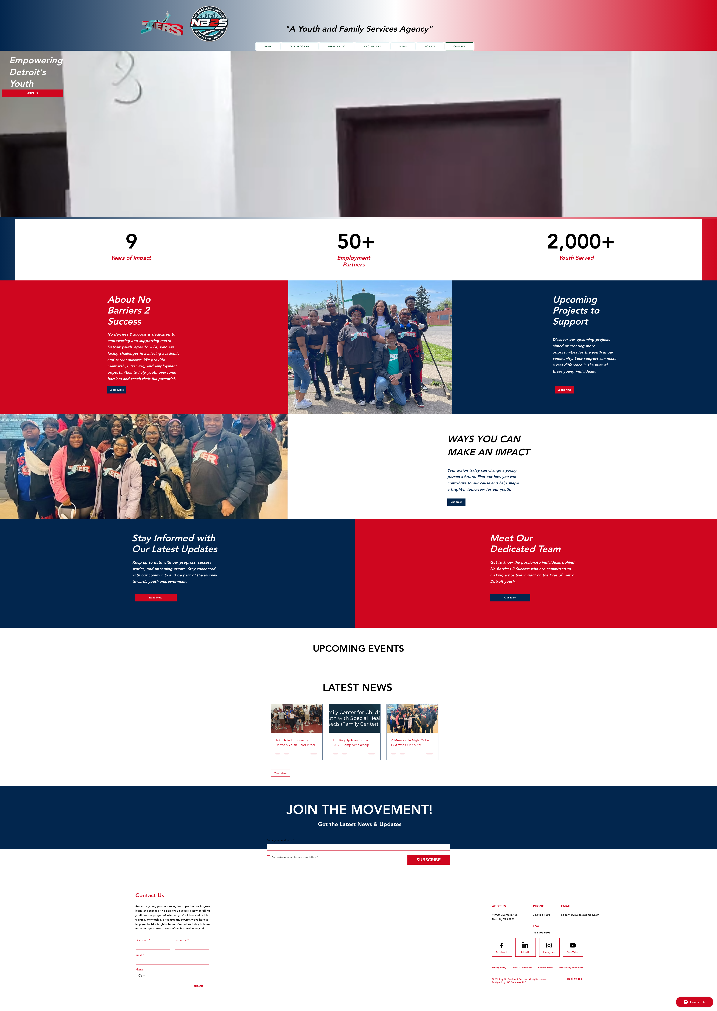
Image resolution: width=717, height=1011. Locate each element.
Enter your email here (280, 840)
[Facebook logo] (501, 945)
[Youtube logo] (572, 945)
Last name (182, 940)
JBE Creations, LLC (516, 982)
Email (140, 954)
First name (143, 940)
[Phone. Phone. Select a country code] (141, 976)
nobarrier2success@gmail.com (580, 914)
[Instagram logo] (549, 945)
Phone (139, 969)
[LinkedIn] (525, 945)
